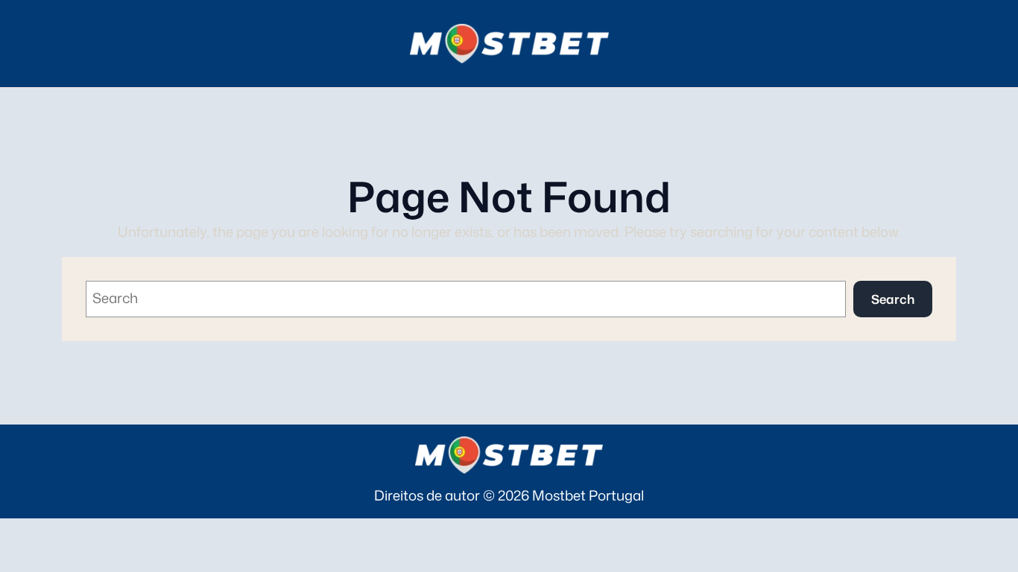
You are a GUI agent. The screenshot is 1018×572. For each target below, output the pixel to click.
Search (892, 299)
